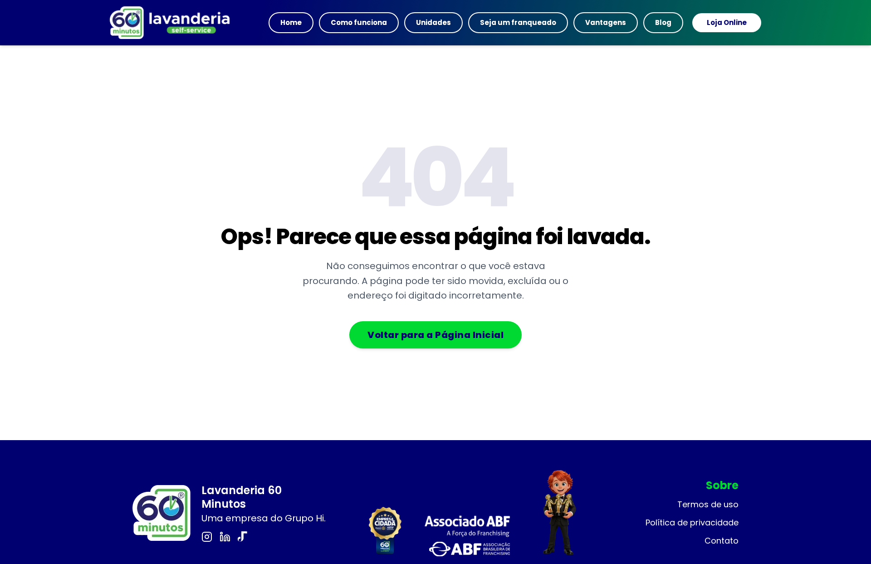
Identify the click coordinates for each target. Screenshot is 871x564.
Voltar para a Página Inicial (435, 335)
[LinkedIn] (225, 536)
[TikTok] (243, 536)
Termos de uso (708, 504)
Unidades (433, 22)
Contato (722, 540)
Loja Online (727, 22)
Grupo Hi (304, 518)
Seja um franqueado (518, 22)
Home (291, 22)
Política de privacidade (692, 522)
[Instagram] (206, 536)
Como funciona (359, 22)
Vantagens (605, 22)
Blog (663, 22)
